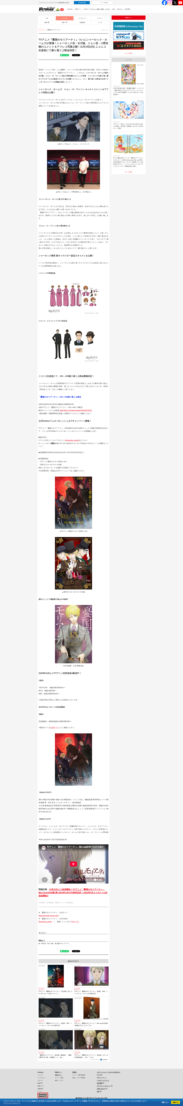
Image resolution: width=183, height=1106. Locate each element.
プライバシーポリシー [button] (11, 1103)
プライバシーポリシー (104, 1086)
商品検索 (80, 2)
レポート (100, 18)
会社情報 (127, 9)
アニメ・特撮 (95, 9)
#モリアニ (75, 922)
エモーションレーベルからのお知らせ (108, 1072)
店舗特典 (82, 22)
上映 (113, 9)
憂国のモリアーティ (63, 943)
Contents (70, 9)
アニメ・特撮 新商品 (78, 1075)
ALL (47, 18)
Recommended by (95, 1059)
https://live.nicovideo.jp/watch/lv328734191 (76, 410)
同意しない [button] (165, 1102)
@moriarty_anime (72, 440)
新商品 (74, 1072)
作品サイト (58, 1075)
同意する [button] (176, 1102)
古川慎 (51, 943)
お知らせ (119, 9)
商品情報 (99, 1075)
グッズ (100, 22)
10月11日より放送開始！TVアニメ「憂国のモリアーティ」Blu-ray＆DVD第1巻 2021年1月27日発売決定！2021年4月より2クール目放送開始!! (73, 892)
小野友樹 (43, 943)
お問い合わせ (101, 1089)
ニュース (64, 18)
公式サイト (54, 727)
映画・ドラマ (105, 9)
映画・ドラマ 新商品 (78, 1078)
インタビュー (82, 18)
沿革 (98, 1091)
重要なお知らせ (101, 1078)
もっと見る (128, 53)
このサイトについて (103, 1080)
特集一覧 (64, 22)
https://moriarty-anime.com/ (49, 916)
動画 (46, 22)
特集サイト (78, 9)
